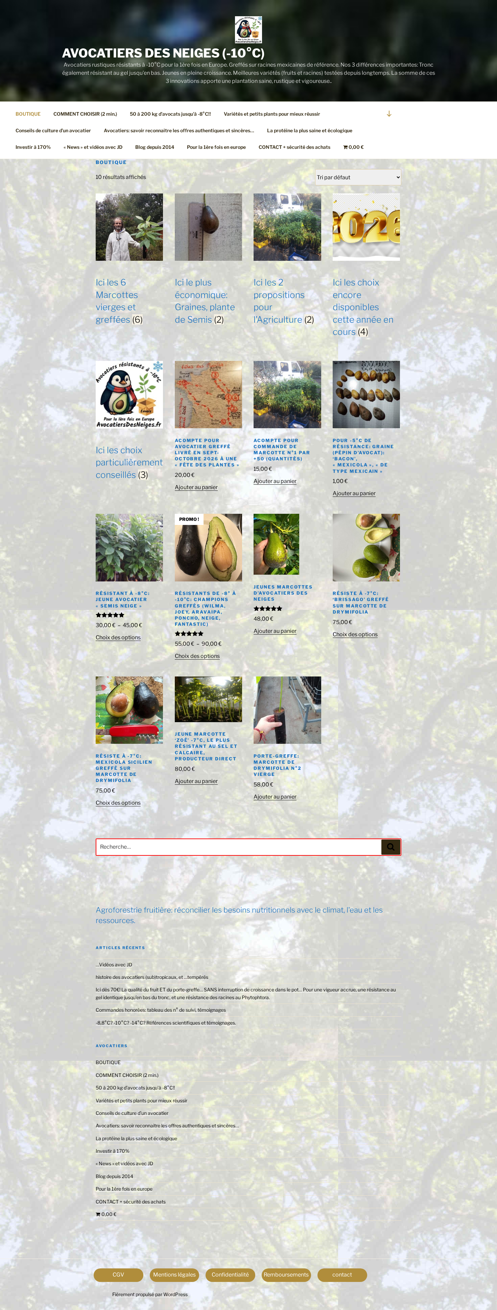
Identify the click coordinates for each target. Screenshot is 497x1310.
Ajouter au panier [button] (196, 487)
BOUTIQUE (28, 114)
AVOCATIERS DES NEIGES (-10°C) (163, 53)
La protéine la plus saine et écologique (309, 130)
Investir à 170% (33, 147)
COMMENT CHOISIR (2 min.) (85, 114)
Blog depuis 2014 (154, 147)
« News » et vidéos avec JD (93, 147)
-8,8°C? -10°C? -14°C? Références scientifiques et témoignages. (166, 1023)
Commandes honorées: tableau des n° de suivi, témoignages (161, 1010)
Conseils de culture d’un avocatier (53, 130)
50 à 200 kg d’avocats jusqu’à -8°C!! (170, 114)
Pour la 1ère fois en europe (216, 147)
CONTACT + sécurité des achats (294, 147)
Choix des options (118, 637)
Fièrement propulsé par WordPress (150, 1294)
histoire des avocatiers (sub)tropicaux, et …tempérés (152, 977)
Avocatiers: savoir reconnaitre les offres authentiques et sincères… (179, 130)
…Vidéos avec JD (114, 964)
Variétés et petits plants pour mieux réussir (272, 114)
